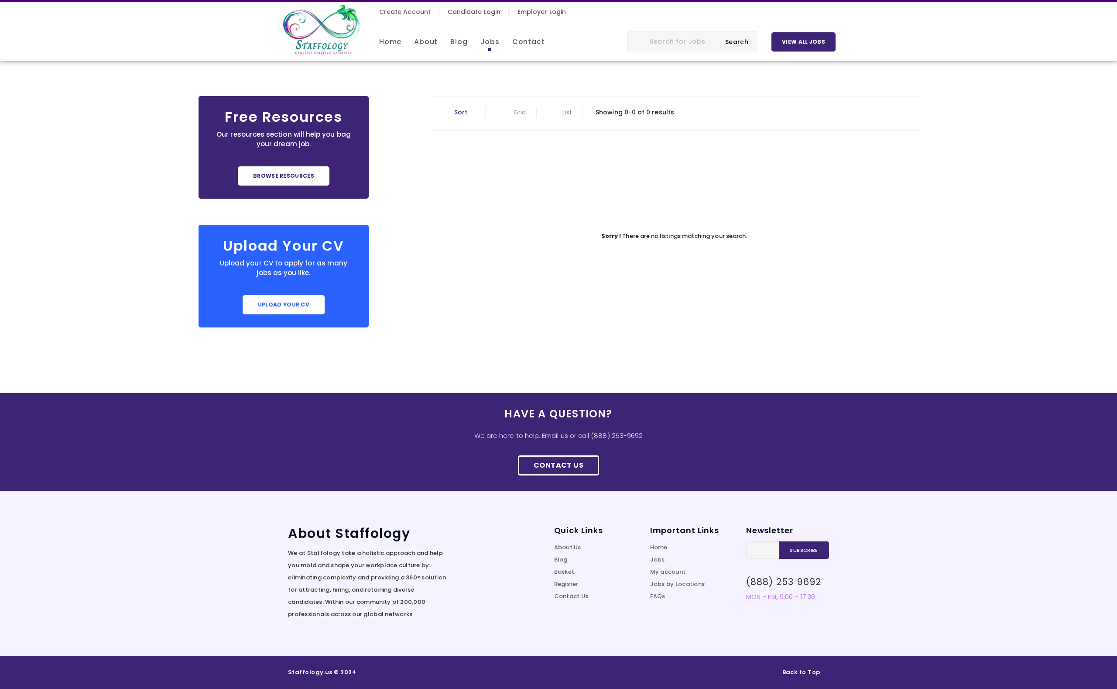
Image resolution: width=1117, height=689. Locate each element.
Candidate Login (474, 11)
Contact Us (558, 465)
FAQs (657, 596)
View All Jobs (803, 41)
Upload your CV (283, 304)
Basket (564, 572)
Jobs (657, 559)
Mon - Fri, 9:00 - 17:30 (780, 597)
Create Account (405, 11)
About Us (567, 547)
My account (668, 572)
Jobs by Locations (677, 584)
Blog (561, 559)
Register (566, 584)
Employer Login (541, 11)
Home (659, 547)
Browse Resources (283, 175)
